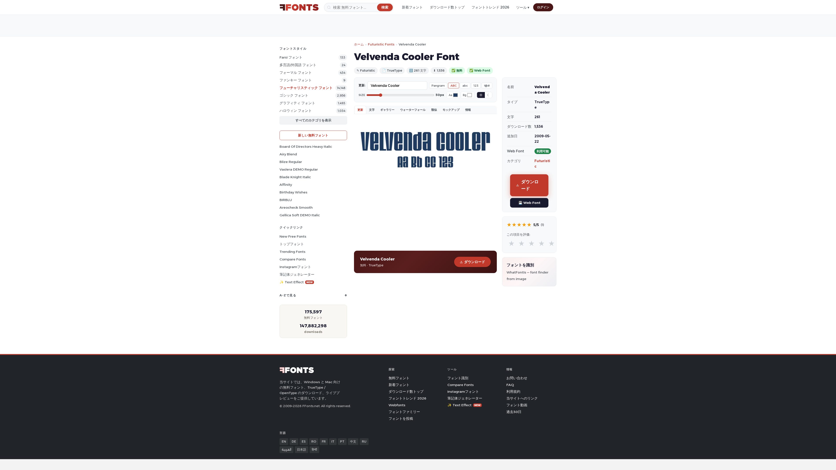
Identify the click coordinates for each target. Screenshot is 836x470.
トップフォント (292, 244)
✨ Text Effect (296, 282)
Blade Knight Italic (295, 177)
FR (324, 441)
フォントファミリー (404, 412)
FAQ (510, 385)
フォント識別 (457, 378)
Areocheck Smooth (296, 207)
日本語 (301, 450)
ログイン (543, 7)
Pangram (438, 85)
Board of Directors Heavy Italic (306, 146)
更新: (362, 85)
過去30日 (513, 412)
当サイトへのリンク (522, 398)
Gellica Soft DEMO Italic (300, 215)
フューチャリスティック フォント (306, 88)
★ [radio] (511, 243)
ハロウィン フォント (296, 111)
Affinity (286, 185)
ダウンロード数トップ (447, 7)
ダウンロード (474, 262)
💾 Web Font (529, 203)
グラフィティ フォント (297, 103)
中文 (353, 441)
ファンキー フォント (296, 80)
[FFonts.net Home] (299, 7)
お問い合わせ (516, 378)
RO (313, 441)
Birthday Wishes (293, 192)
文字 (372, 109)
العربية (286, 450)
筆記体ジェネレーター (297, 274)
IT (332, 441)
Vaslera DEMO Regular (299, 169)
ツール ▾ (522, 7)
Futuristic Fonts (381, 44)
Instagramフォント (295, 267)
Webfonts (397, 405)
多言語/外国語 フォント (298, 65)
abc (465, 85)
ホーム (359, 44)
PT (342, 441)
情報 (468, 109)
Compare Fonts (293, 259)
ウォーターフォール (413, 109)
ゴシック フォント (294, 95)
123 (476, 85)
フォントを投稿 (401, 418)
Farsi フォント (291, 57)
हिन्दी (314, 450)
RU (364, 441)
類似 (434, 109)
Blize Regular (291, 162)
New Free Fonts (293, 236)
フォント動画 (516, 405)
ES (304, 441)
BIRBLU (286, 200)
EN (284, 441)
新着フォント (412, 7)
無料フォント (399, 378)
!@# (487, 85)
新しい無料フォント (313, 135)
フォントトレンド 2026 (490, 7)
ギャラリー (387, 109)
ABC (453, 85)
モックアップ (451, 109)
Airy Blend (288, 154)
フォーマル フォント (296, 72)
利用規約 (513, 391)
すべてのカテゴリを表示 (313, 120)
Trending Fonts (292, 252)
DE (294, 441)
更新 (360, 109)
